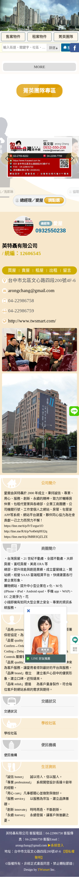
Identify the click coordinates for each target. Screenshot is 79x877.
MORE (39, 67)
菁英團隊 (66, 37)
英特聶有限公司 (19, 246)
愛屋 (58, 223)
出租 (53, 270)
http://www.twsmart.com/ (32, 320)
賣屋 (26, 270)
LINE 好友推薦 (40, 658)
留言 (67, 270)
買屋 (12, 270)
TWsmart (44, 869)
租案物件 (39, 37)
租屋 (39, 270)
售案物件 (13, 37)
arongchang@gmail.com (31, 290)
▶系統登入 (56, 845)
